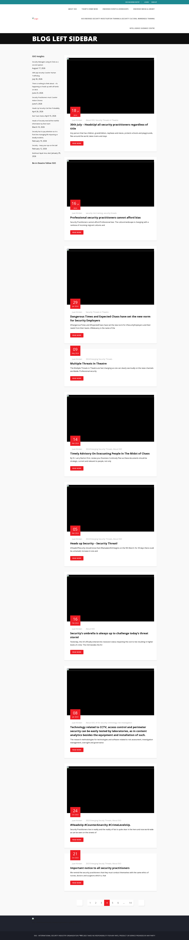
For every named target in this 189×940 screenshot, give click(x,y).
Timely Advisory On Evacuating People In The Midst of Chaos (110, 453)
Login (146, 2)
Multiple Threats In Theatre (88, 363)
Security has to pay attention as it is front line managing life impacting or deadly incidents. (45, 134)
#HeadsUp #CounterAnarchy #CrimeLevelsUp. (100, 825)
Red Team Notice (38, 116)
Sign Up (154, 2)
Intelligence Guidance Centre (142, 28)
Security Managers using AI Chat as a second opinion (45, 63)
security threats (110, 213)
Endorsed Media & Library (144, 9)
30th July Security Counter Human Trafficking (44, 74)
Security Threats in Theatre (107, 120)
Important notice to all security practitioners (100, 868)
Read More (76, 143)
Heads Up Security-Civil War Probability (46, 108)
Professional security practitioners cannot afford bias (105, 217)
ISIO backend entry (132, 2)
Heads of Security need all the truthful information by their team (45, 122)
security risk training (94, 213)
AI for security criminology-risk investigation (114, 723)
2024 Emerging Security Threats (99, 359)
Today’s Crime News (90, 9)
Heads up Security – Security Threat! (93, 543)
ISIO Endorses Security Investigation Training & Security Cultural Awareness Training (118, 19)
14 (130, 902)
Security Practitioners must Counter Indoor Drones (44, 98)
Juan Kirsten (77, 120)
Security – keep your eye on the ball (44, 145)
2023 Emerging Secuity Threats (98, 820)
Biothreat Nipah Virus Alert (41, 153)
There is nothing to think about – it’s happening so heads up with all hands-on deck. (45, 86)
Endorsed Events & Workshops (116, 9)
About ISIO (72, 9)
